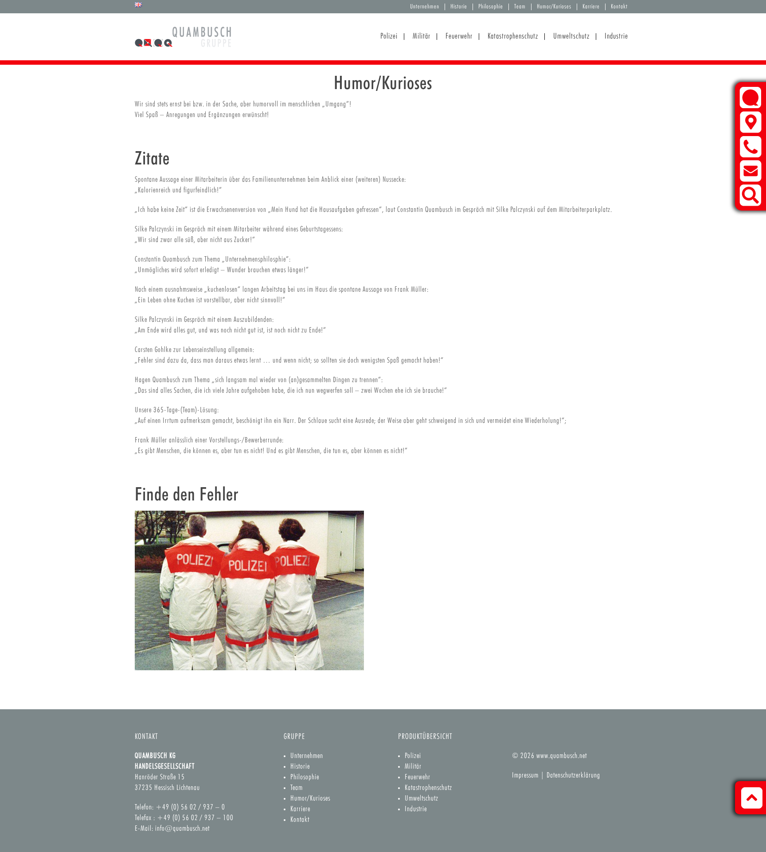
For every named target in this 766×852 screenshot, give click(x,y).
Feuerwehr (417, 777)
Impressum (525, 775)
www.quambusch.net (561, 756)
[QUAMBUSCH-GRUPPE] (183, 41)
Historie (458, 7)
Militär (413, 766)
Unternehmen (424, 7)
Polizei (413, 756)
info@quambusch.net (182, 828)
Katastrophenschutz (428, 788)
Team (520, 7)
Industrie (416, 809)
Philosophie (490, 7)
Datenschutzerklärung (573, 775)
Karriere (591, 7)
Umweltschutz (421, 798)
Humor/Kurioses (554, 7)
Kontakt (619, 7)
